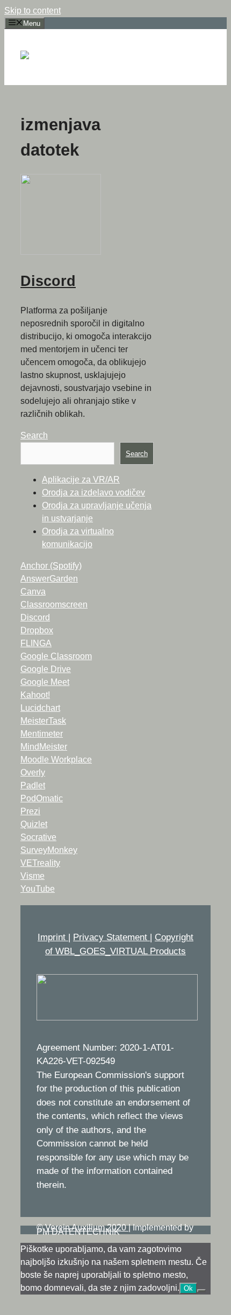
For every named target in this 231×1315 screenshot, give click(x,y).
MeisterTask (43, 720)
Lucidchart (40, 707)
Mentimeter (41, 733)
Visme (32, 875)
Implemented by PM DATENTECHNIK (115, 1229)
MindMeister (43, 746)
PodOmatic (41, 798)
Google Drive (45, 669)
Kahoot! (35, 695)
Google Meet (44, 682)
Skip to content (32, 10)
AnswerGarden (49, 578)
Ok (188, 1288)
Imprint (53, 937)
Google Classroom (56, 656)
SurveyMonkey (48, 850)
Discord (48, 281)
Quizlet (33, 824)
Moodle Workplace (56, 759)
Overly (32, 772)
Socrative (38, 837)
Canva (33, 591)
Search (34, 435)
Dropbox (36, 630)
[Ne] (201, 1290)
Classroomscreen (54, 604)
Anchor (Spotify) (51, 565)
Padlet (32, 785)
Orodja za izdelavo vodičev (93, 492)
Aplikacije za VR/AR (81, 479)
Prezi (30, 811)
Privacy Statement (111, 937)
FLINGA (36, 643)
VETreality (40, 863)
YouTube (37, 888)
